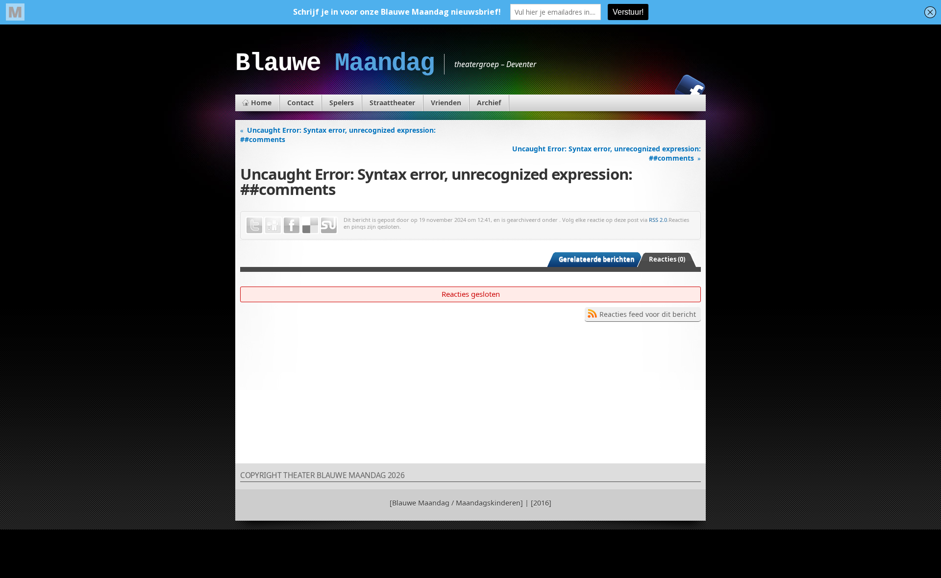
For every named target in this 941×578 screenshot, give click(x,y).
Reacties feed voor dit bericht (647, 314)
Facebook (690, 89)
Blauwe (334, 63)
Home (261, 102)
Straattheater (392, 102)
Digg (273, 225)
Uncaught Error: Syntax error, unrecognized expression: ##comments (338, 134)
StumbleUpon (329, 225)
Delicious (310, 225)
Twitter (254, 225)
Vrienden (446, 102)
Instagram (656, 89)
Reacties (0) (667, 259)
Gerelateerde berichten (597, 259)
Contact (300, 102)
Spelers (341, 102)
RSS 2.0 (658, 219)
